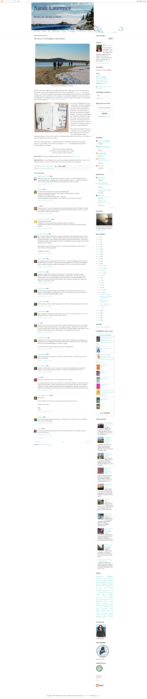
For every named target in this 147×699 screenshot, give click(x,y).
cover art (40, 168)
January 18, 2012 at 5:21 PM (45, 317)
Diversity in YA (102, 201)
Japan (105, 578)
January (101, 292)
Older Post (88, 441)
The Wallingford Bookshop (55, 99)
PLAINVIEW (86, 695)
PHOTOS (64, 31)
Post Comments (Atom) (46, 444)
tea (108, 612)
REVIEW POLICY (81, 31)
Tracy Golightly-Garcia (44, 395)
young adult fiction (104, 616)
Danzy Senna (103, 385)
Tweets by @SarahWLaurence (103, 327)
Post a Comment (40, 438)
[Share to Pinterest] (65, 166)
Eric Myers (106, 61)
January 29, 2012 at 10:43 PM (45, 423)
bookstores (103, 592)
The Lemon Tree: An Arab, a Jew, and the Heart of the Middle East (106, 392)
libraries (106, 601)
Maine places (107, 580)
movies (98, 603)
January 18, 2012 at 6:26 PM (45, 372)
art (97, 588)
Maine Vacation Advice (101, 80)
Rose (39, 377)
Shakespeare (109, 586)
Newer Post (37, 441)
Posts (99, 95)
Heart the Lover (104, 365)
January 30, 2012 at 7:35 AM (45, 434)
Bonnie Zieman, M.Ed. (44, 176)
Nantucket (110, 582)
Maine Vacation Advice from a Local (108, 486)
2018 (99, 249)
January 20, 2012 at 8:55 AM (45, 390)
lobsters (111, 601)
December (102, 265)
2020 (99, 244)
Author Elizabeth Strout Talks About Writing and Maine (109, 531)
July (100, 277)
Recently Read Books (105, 335)
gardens (98, 599)
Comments (101, 98)
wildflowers (99, 614)
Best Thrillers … (101, 179)
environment (99, 598)
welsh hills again (102, 153)
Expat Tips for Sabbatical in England (108, 455)
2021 (99, 242)
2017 (99, 251)
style (112, 610)
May (100, 282)
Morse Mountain (100, 582)
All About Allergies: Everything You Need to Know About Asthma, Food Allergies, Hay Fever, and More (105, 358)
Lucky (101, 404)
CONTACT (89, 31)
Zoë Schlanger (100, 345)
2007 (99, 320)
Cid (39, 206)
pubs (111, 606)
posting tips (99, 606)
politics (111, 605)
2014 (99, 258)
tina (39, 323)
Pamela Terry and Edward (44, 219)
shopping (98, 610)
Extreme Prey (101, 167)
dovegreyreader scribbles (104, 190)
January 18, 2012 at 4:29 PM (45, 253)
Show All (111, 170)
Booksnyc (40, 417)
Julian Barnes (77, 92)
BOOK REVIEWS (71, 31)
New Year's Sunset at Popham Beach (104, 301)
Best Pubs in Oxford (108, 500)
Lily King (103, 366)
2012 (99, 263)
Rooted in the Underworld (104, 142)
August (101, 275)
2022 (99, 239)
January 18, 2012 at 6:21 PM (45, 349)
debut (104, 595)
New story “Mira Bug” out (104, 197)
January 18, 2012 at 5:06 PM (45, 266)
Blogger (98, 695)
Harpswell (99, 578)
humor (111, 599)
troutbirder (101, 165)
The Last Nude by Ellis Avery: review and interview (104, 305)
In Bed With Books (103, 183)
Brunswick (99, 576)
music (111, 603)
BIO (49, 31)
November (102, 268)
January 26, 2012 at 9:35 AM (45, 411)
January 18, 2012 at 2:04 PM (45, 228)
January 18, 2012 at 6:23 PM (45, 360)
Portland (103, 586)
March (101, 287)
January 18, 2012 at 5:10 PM (45, 283)
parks (97, 605)
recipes (97, 608)
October (101, 270)
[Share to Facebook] (63, 166)
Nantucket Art (105, 83)
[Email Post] (55, 166)
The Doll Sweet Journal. (104, 146)
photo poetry (104, 605)
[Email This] (58, 166)
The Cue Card (101, 177)
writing (110, 614)
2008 (99, 317)
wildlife (104, 614)
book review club (104, 589)
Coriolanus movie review (105, 294)
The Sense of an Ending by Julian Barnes (105, 297)
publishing (106, 606)
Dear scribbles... (101, 191)
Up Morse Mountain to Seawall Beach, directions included (108, 440)
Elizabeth (40, 189)
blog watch (103, 588)
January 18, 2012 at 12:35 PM (45, 213)
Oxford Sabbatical (101, 584)
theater (111, 612)
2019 (99, 246)
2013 (99, 261)
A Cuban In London (43, 234)
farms (105, 598)
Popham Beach (49, 168)
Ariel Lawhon (103, 379)
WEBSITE (44, 31)
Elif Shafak (103, 351)
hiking (103, 599)
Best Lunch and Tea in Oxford (108, 545)
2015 (99, 256)
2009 (99, 315)
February (101, 289)
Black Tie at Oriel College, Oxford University (104, 560)
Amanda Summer (42, 337)
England (110, 576)
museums (105, 603)
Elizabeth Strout (104, 399)
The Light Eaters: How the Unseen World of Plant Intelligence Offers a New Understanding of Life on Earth (105, 341)
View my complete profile (102, 63)
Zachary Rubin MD (101, 362)
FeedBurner (108, 116)
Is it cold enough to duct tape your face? (109, 424)
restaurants (104, 608)
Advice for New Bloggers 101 (108, 514)
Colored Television (104, 384)
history (107, 599)
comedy (106, 594)
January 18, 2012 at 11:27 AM (45, 200)
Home (62, 441)
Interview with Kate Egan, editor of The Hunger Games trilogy (108, 471)
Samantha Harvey (104, 373)
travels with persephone (104, 140)
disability (111, 595)
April (100, 285)
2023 (99, 237)
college (102, 594)
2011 (99, 310)
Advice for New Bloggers (102, 78)
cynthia (40, 428)
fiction (44, 168)
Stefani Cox (101, 195)
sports (108, 610)
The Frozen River (104, 378)
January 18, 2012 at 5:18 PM (45, 296)
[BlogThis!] (60, 166)
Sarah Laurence (52, 8)
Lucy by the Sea (104, 398)
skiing (103, 610)
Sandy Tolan (103, 395)
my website (98, 75)
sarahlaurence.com (100, 230)
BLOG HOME (37, 31)
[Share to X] (62, 166)
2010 (99, 313)
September (102, 273)
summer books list (101, 612)
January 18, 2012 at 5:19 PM (45, 306)
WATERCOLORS (56, 31)
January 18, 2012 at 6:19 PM (45, 332)
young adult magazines (100, 618)
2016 (99, 254)
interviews (99, 601)
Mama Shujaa (101, 158)
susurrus (66, 143)
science (111, 608)
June (100, 280)
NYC (106, 582)
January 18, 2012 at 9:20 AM (45, 184)
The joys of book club (103, 154)
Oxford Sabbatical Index (102, 81)
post (75, 156)
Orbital (102, 371)
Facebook (100, 76)
